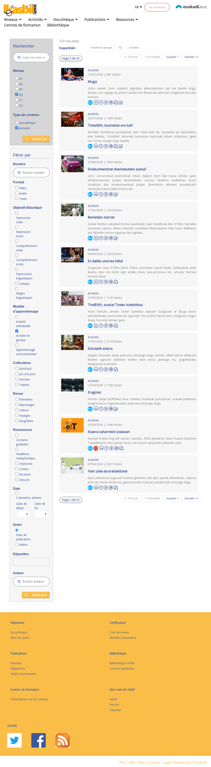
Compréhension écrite (26, 262)
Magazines (18, 668)
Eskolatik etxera (100, 348)
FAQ (122, 762)
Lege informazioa (177, 762)
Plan (142, 762)
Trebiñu (24, 385)
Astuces (24, 480)
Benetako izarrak (101, 217)
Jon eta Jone (27, 374)
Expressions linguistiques (24, 276)
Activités (24, 128)
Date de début (21, 506)
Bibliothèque (58, 25)
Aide (132, 762)
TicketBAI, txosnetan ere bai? (110, 125)
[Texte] (96, 325)
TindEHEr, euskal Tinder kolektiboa (115, 304)
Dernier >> (191, 57)
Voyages (24, 415)
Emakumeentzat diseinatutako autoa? (117, 169)
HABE (113, 699)
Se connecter (157, 7)
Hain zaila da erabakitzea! (107, 471)
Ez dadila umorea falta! (105, 261)
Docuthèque (27, 123)
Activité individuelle (23, 324)
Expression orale (23, 220)
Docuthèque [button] (64, 19)
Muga (92, 81)
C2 (21, 105)
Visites (23, 545)
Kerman (24, 379)
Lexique (24, 284)
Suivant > (172, 57)
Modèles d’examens (123, 638)
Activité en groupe (23, 338)
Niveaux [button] (11, 19)
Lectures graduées (22, 442)
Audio (23, 193)
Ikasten (114, 705)
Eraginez (94, 392)
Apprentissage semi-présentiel (26, 352)
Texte (23, 199)
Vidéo (23, 188)
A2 (21, 84)
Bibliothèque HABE (122, 663)
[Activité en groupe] (101, 101)
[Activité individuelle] (106, 101)
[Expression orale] (116, 102)
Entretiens (26, 399)
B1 (21, 89)
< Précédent (152, 57)
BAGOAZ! (25, 369)
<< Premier (131, 57)
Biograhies (26, 421)
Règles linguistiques (24, 295)
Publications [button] (95, 19)
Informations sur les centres (29, 699)
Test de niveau (119, 632)
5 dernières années (28, 498)
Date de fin (40, 506)
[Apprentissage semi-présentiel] (111, 101)
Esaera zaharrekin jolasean (109, 431)
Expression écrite (23, 234)
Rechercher (39, 139)
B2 (21, 95)
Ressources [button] (125, 19)
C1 (21, 100)
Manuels (16, 663)
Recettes (25, 474)
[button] (70, 58)
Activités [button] (36, 19)
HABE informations (23, 674)
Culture (24, 410)
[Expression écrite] (121, 102)
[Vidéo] (96, 102)
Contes (24, 469)
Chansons (25, 464)
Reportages (27, 405)
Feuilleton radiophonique (25, 456)
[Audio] (96, 146)
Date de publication (23, 537)
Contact (154, 762)
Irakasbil (115, 710)
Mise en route (20, 638)
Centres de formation (22, 25)
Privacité (200, 762)
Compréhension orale (26, 248)
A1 (21, 79)
